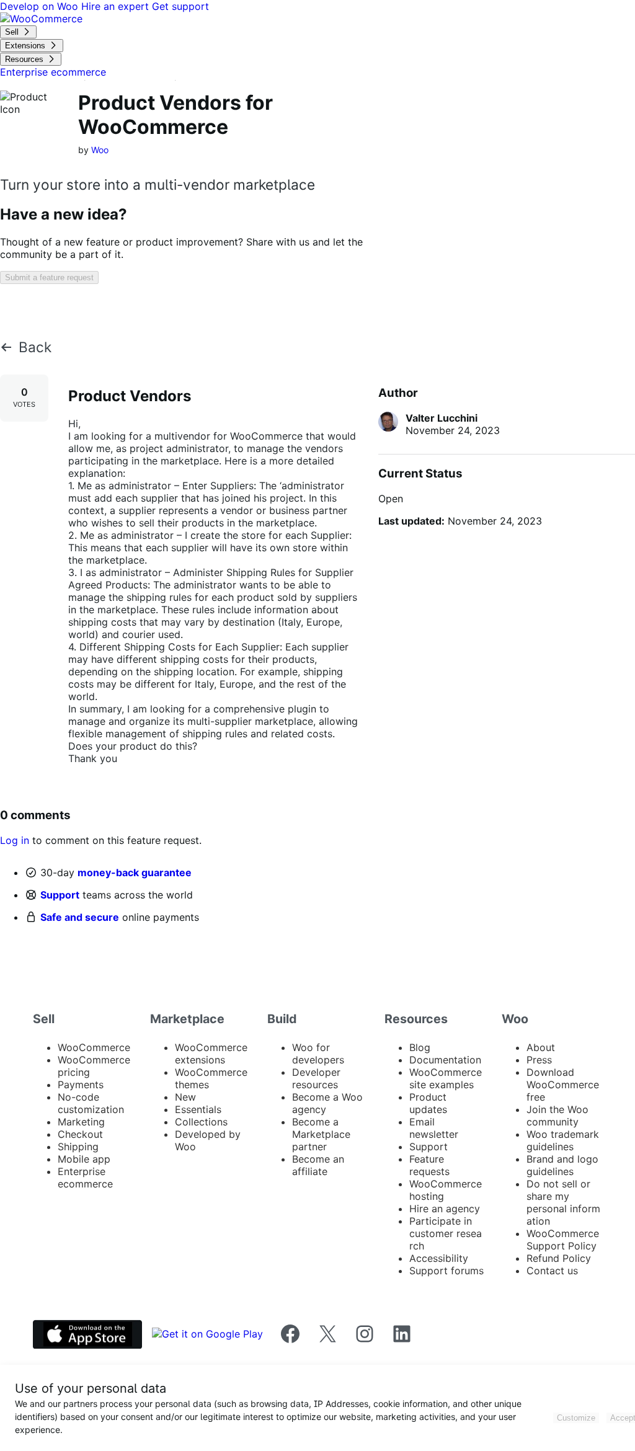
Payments (81, 1084)
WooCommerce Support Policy (562, 1239)
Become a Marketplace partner (321, 1134)
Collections (201, 1122)
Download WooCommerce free (562, 1084)
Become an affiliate (318, 1165)
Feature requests (429, 1165)
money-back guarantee (135, 872)
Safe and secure (79, 917)
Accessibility (438, 1258)
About (540, 1047)
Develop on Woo (40, 6)
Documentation (445, 1060)
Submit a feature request (49, 277)
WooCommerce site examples (445, 1078)
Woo (100, 149)
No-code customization (91, 1103)
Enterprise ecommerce (85, 1177)
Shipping (78, 1146)
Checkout (80, 1134)
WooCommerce (94, 1047)
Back (35, 347)
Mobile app (84, 1159)
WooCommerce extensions (211, 1053)
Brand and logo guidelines (562, 1165)
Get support (180, 6)
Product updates (428, 1103)
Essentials (198, 1109)
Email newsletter (433, 1128)
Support (59, 895)
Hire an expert (116, 6)
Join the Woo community (557, 1115)
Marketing (81, 1122)
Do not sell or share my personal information (563, 1202)
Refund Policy (558, 1258)
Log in (14, 840)
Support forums (446, 1270)
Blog (419, 1047)
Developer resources (316, 1078)
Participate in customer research (445, 1233)
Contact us (552, 1270)
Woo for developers (318, 1053)
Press (539, 1060)
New (185, 1097)
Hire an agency (444, 1208)
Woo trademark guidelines (562, 1140)
